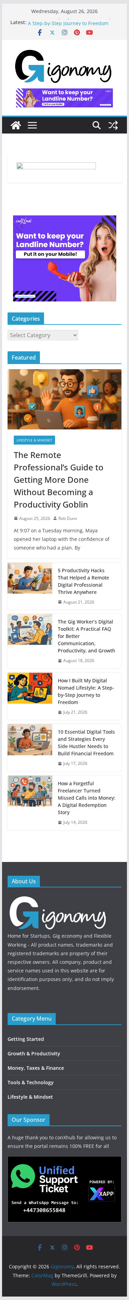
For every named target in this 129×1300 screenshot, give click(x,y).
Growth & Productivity (34, 1053)
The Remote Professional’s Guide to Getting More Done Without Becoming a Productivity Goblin (59, 479)
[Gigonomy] (16, 125)
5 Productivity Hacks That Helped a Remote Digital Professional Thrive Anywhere (83, 581)
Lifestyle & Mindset (34, 440)
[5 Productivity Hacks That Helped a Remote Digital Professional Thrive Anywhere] (30, 586)
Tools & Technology (31, 1082)
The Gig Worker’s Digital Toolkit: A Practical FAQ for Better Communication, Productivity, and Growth (86, 636)
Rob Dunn (67, 518)
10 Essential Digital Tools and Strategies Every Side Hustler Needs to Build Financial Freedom (86, 742)
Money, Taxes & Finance (36, 1068)
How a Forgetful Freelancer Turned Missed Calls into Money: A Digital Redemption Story (86, 798)
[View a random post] (113, 125)
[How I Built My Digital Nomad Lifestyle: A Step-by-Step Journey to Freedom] (30, 696)
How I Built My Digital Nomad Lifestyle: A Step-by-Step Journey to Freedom (72, 24)
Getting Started (26, 1039)
